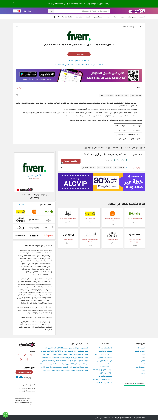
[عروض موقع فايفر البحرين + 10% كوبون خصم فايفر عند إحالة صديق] (34, 172)
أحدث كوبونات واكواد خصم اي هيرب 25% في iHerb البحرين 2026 (66, 348)
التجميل (88, 16)
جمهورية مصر (140, 367)
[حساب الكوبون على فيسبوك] (18, 355)
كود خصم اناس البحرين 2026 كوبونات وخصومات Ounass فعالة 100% (64, 367)
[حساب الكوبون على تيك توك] (27, 359)
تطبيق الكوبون (67, 16)
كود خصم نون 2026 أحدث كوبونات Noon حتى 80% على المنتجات (65, 354)
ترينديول (68, 243)
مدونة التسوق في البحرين (103, 354)
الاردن (143, 370)
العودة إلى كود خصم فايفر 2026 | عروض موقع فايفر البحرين (78, 64)
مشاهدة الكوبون (70, 161)
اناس (90, 245)
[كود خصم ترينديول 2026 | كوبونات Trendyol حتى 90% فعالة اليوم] (68, 234)
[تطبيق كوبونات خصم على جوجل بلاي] (58, 17)
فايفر (124, 26)
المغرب (142, 373)
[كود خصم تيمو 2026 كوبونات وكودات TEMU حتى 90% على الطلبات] (112, 213)
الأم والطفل (98, 16)
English (28, 11)
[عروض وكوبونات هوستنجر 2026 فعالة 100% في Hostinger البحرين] (134, 234)
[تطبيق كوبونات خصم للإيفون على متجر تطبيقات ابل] (54, 17)
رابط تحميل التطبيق (24, 372)
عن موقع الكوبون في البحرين (104, 362)
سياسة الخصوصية (106, 366)
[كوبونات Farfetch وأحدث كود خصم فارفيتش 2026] (20, 235)
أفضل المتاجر (46, 205)
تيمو (112, 224)
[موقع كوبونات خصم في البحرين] (140, 26)
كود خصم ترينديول (106, 373)
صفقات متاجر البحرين (105, 351)
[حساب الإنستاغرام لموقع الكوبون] (31, 355)
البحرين (142, 357)
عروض (122, 16)
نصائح (114, 16)
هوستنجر (134, 245)
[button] (14, 2)
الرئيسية (142, 16)
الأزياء (107, 16)
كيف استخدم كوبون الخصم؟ (102, 369)
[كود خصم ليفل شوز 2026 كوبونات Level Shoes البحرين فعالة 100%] (68, 213)
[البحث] (51, 11)
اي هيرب (134, 222)
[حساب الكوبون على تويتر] (24, 355)
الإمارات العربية (140, 351)
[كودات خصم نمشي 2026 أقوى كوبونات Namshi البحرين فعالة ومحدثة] (112, 234)
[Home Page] (137, 10)
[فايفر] (79, 35)
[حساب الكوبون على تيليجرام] (20, 359)
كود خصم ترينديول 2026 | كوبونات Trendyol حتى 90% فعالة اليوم (65, 370)
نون (90, 222)
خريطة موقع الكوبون (105, 357)
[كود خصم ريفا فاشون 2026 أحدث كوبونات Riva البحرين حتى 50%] (20, 227)
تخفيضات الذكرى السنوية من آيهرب (98, 4)
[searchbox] (82, 11)
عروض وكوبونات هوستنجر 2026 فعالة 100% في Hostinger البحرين (65, 360)
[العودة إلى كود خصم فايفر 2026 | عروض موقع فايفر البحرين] (17, 27)
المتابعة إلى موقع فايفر (79, 60)
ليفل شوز (68, 222)
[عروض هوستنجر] (101, 182)
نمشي (112, 243)
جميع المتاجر (132, 16)
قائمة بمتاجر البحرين (105, 348)
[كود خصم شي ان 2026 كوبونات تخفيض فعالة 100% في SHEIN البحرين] (34, 235)
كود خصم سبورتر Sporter (103, 382)
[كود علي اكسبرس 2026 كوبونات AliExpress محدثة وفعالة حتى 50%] (48, 235)
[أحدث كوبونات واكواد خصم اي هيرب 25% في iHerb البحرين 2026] (134, 213)
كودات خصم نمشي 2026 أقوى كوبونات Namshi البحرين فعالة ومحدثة (64, 364)
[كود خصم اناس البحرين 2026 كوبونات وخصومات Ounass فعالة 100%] (90, 234)
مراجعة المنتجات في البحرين (102, 379)
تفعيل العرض (79, 54)
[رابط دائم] (126, 167)
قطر (143, 364)
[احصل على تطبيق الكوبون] (79, 75)
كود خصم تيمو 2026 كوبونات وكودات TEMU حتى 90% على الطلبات (64, 351)
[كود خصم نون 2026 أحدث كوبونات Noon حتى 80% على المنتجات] (90, 213)
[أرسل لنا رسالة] (5, 415)
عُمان (143, 360)
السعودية (141, 348)
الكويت (142, 354)
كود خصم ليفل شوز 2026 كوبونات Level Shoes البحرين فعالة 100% (65, 357)
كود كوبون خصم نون (105, 376)
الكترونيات (79, 16)
